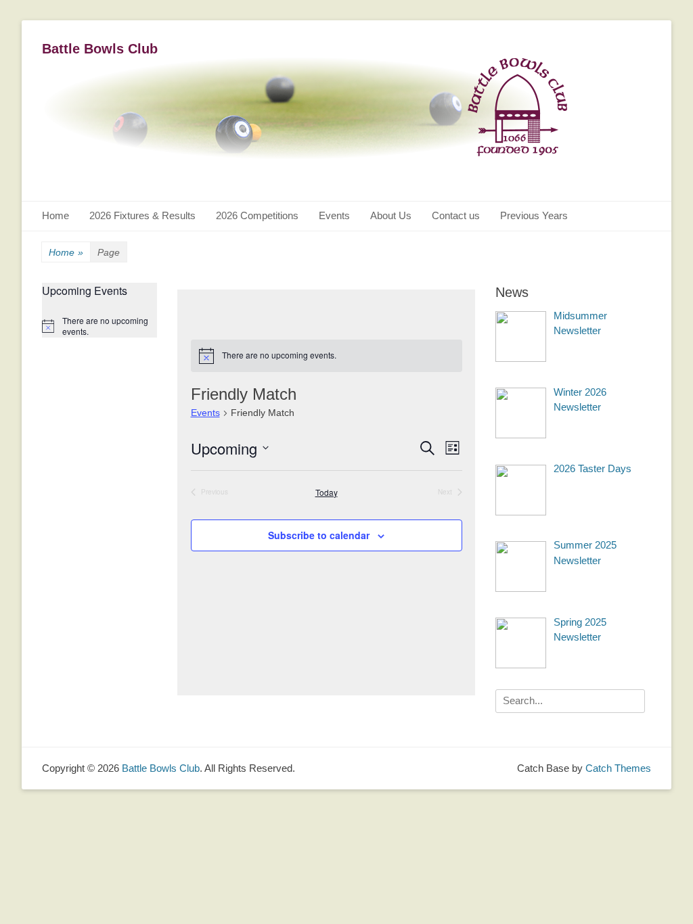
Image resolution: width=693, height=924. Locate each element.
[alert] (326, 356)
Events (334, 215)
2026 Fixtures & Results (142, 215)
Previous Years (534, 215)
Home (55, 215)
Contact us (456, 215)
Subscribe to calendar (319, 535)
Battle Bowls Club (100, 48)
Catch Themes (618, 768)
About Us (390, 215)
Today (326, 492)
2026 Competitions (257, 215)
